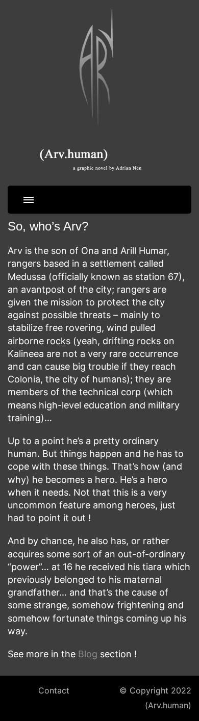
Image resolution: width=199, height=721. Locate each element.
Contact (53, 691)
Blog (87, 654)
